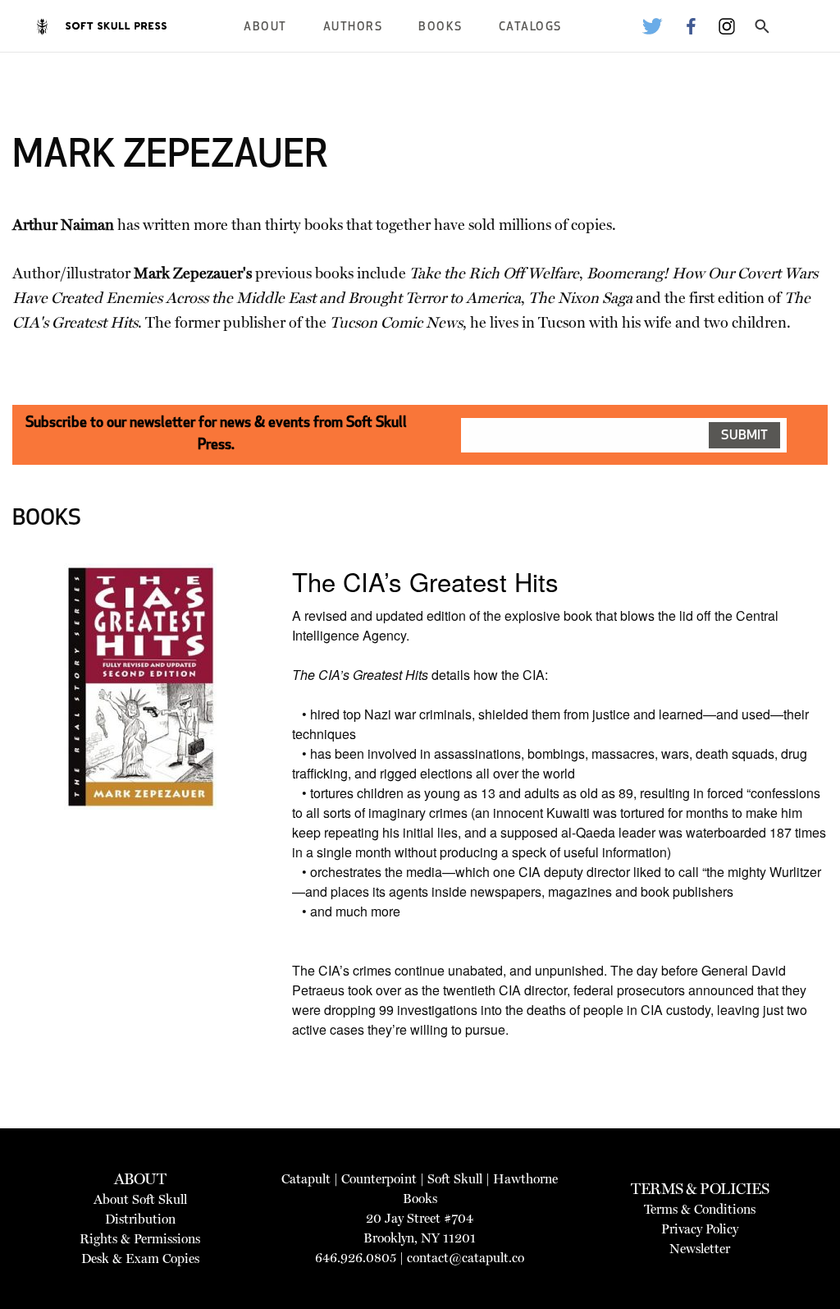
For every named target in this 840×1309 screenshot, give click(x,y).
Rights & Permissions (140, 1239)
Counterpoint (379, 1179)
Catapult (306, 1179)
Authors (353, 27)
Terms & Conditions (700, 1209)
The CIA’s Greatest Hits (425, 581)
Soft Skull (454, 1179)
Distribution (140, 1219)
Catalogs (530, 27)
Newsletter (699, 1248)
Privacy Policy (699, 1229)
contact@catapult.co (465, 1257)
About (265, 27)
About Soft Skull (140, 1199)
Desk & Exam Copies (140, 1258)
